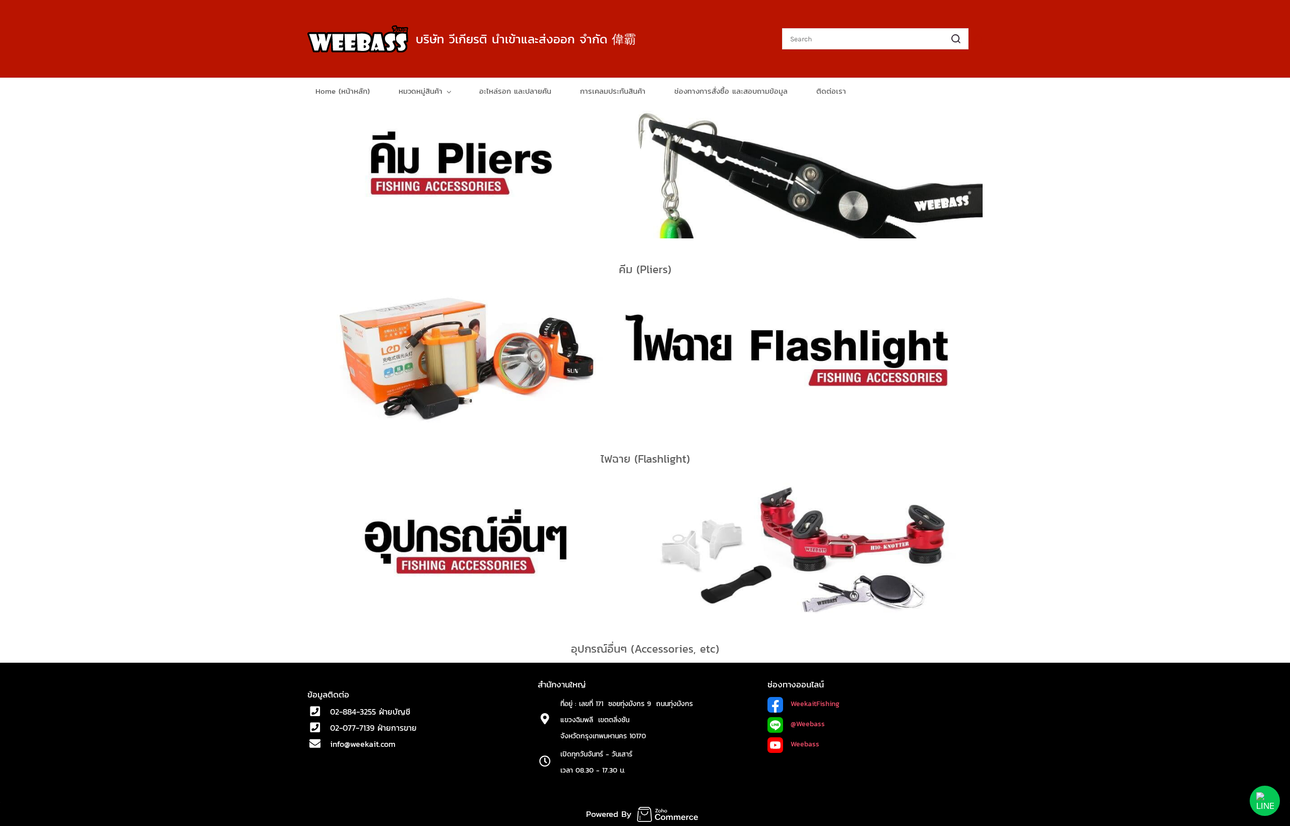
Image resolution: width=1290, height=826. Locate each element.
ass (819, 724)
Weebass (805, 744)
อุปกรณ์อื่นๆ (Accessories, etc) (645, 649)
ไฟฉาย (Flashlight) (645, 459)
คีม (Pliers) (645, 269)
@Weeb (802, 724)
